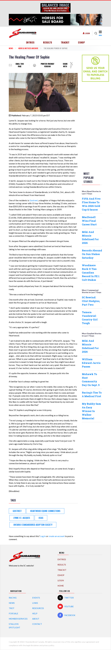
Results (47, 42)
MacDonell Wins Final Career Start (89, 220)
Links (35, 603)
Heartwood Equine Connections (45, 511)
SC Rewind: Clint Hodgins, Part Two (91, 301)
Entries (30, 42)
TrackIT (65, 42)
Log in (43, 536)
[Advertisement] (93, 126)
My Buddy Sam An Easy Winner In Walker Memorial (91, 411)
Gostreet (34, 200)
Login (87, 33)
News (11, 48)
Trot (11, 608)
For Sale (13, 613)
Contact (37, 624)
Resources (38, 608)
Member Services (18, 619)
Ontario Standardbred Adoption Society (32, 524)
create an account (57, 536)
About (35, 619)
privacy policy (48, 645)
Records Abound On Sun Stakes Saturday (92, 254)
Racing (13, 597)
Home (61, 585)
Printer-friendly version (47, 65)
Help (34, 613)
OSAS (41, 517)
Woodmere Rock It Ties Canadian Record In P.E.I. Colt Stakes (91, 272)
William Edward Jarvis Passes (91, 363)
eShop (81, 42)
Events (36, 597)
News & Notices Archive (28, 48)
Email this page (20, 65)
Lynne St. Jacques (21, 517)
